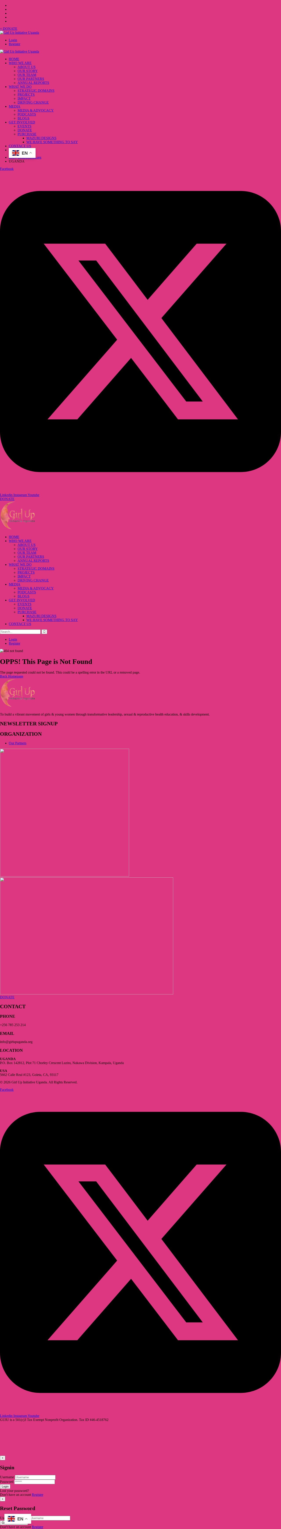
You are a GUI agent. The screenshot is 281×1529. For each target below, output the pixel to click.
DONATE (7, 499)
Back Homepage (11, 676)
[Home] (18, 529)
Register (14, 44)
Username (7, 1477)
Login (13, 40)
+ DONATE (8, 29)
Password (6, 1482)
